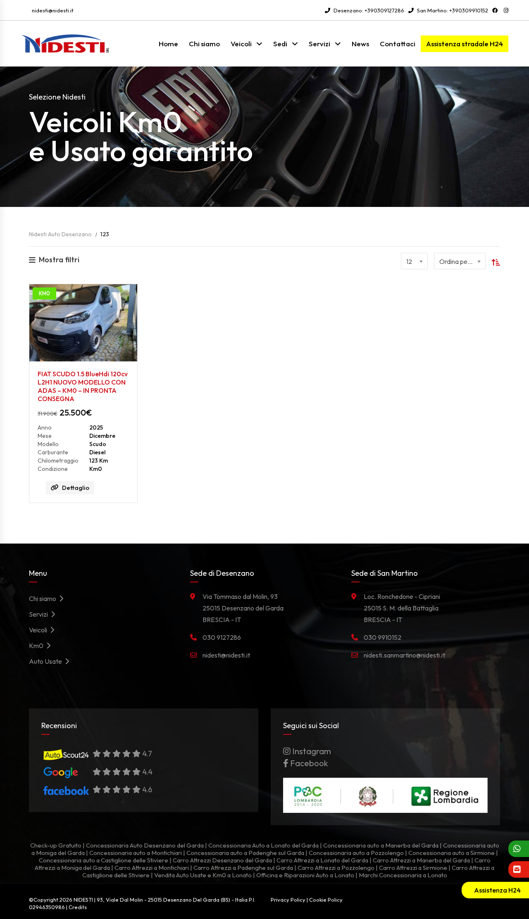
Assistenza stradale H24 (464, 43)
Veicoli (241, 43)
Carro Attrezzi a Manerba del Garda (421, 860)
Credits (78, 907)
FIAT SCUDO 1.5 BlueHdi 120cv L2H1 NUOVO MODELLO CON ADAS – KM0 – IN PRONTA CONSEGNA (83, 386)
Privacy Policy (288, 899)
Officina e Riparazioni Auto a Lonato (305, 875)
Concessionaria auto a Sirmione (451, 853)
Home (168, 43)
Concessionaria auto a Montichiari (135, 853)
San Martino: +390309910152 (452, 10)
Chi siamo (204, 43)
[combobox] (414, 261)
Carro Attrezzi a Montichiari (151, 868)
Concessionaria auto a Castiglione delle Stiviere (103, 860)
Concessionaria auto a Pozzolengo (356, 853)
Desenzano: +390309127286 (368, 10)
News (360, 43)
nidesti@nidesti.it (53, 10)
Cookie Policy (326, 899)
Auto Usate (46, 661)
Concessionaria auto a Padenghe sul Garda (245, 853)
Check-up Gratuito (55, 845)
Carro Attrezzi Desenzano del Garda (222, 860)
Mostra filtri (59, 259)
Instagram (311, 751)
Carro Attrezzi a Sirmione (413, 868)
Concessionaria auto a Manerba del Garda (380, 845)
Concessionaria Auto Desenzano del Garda (145, 845)
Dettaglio (75, 488)
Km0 (37, 645)
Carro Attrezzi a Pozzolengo (336, 868)
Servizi (319, 43)
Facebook (308, 763)
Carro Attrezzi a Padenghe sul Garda (243, 868)
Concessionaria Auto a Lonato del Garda (263, 845)
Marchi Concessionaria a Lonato (403, 875)
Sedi (280, 43)
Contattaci (397, 43)
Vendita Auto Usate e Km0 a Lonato (203, 875)
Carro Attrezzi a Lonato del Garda (322, 860)
